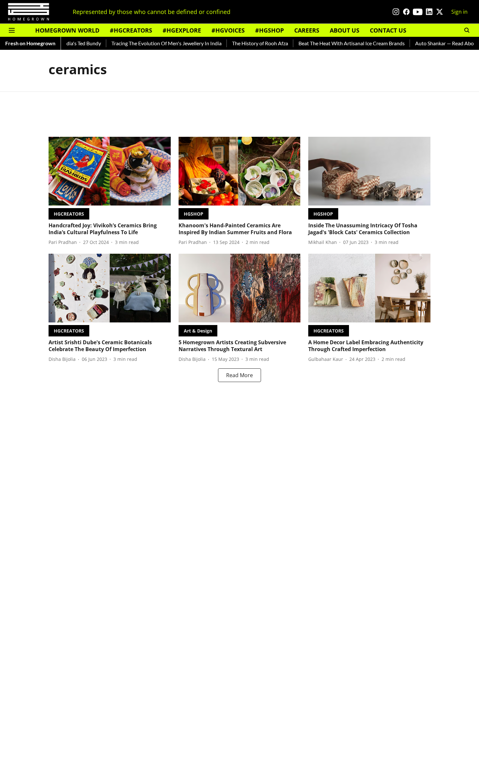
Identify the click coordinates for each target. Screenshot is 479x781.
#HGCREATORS (131, 30)
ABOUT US (344, 30)
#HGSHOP (269, 30)
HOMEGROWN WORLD (67, 30)
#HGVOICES (228, 30)
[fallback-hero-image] (110, 171)
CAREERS (306, 30)
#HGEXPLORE (182, 30)
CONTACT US (388, 30)
